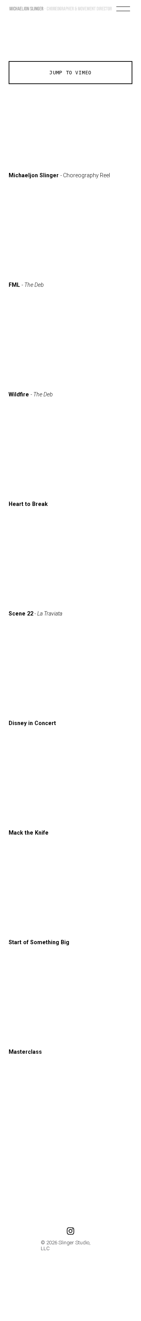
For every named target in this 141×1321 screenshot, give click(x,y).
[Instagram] (70, 1231)
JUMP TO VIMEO (70, 72)
